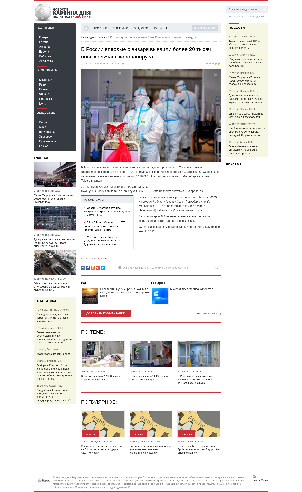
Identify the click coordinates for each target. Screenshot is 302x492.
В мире (43, 37)
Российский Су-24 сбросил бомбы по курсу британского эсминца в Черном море (124, 292)
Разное (43, 146)
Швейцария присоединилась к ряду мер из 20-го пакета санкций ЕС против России (247, 131)
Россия (43, 42)
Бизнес (43, 89)
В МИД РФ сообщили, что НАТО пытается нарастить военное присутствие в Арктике (105, 225)
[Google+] (98, 268)
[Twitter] (103, 268)
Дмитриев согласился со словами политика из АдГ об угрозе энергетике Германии (54, 242)
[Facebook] (88, 268)
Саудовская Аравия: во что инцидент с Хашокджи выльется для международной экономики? (53, 395)
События (45, 56)
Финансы (45, 94)
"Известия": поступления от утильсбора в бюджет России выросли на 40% (52, 286)
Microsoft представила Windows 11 (192, 289)
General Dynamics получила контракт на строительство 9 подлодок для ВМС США (107, 211)
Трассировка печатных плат (53, 353)
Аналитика (46, 61)
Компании (45, 80)
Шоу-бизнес (47, 132)
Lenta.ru (102, 258)
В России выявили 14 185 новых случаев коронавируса (148, 377)
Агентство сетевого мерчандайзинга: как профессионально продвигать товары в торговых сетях (55, 337)
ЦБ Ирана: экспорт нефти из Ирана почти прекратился (246, 115)
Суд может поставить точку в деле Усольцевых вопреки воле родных (246, 62)
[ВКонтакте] (83, 268)
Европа (44, 51)
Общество (141, 28)
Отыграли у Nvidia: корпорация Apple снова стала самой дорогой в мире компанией (199, 449)
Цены (42, 103)
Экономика (120, 28)
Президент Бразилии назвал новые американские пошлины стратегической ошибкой (150, 449)
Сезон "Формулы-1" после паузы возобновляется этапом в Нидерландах (53, 198)
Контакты (160, 28)
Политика (100, 28)
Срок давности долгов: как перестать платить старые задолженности (53, 317)
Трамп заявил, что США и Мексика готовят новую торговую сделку (244, 44)
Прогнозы (45, 99)
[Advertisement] (247, 220)
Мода (42, 127)
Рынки (43, 84)
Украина (44, 47)
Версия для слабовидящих (248, 16)
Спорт (43, 122)
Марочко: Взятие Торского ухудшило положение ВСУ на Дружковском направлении (102, 240)
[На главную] (63, 12)
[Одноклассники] (93, 268)
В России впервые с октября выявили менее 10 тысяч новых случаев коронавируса (197, 379)
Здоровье (45, 136)
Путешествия (48, 141)
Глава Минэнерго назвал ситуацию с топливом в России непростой (243, 150)
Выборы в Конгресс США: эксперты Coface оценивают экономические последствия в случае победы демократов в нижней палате (55, 372)
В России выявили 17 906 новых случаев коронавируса (100, 377)
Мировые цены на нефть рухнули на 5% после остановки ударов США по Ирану (101, 449)
